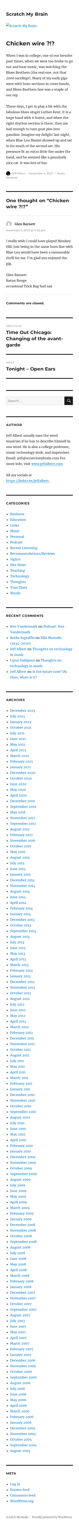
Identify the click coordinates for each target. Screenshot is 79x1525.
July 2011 (17, 1061)
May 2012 (17, 1016)
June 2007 (18, 1326)
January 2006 (21, 1422)
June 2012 (18, 1010)
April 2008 (18, 1270)
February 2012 (21, 1033)
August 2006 (20, 1383)
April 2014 (18, 903)
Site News (18, 565)
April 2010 (18, 1140)
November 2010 (22, 1100)
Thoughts (18, 582)
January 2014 (20, 914)
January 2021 (20, 767)
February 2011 (21, 1083)
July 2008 (17, 1253)
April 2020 (18, 795)
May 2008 (18, 1264)
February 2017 (21, 835)
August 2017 (20, 829)
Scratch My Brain (27, 14)
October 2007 (21, 1304)
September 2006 (23, 1377)
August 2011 (19, 1055)
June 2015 (18, 869)
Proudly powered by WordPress (52, 1517)
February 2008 (21, 1281)
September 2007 (23, 1309)
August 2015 (20, 857)
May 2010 (17, 1134)
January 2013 (20, 976)
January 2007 (20, 1355)
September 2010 (23, 1112)
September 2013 (23, 931)
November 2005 (23, 1434)
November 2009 (23, 1163)
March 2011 (19, 1078)
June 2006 (18, 1394)
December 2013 (22, 920)
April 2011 (18, 1072)
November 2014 (22, 886)
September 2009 (23, 1174)
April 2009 (18, 1202)
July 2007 (17, 1321)
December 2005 (22, 1428)
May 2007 (18, 1332)
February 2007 (21, 1349)
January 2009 (21, 1219)
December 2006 (22, 1360)
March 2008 (19, 1276)
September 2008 (23, 1242)
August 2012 (20, 999)
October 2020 (21, 778)
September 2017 (23, 824)
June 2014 (18, 897)
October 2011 (20, 1050)
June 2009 (18, 1191)
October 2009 (21, 1168)
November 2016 (22, 840)
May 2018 (17, 812)
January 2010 (20, 1151)
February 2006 (22, 1417)
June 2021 (18, 739)
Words (15, 593)
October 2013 (20, 925)
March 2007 (19, 1343)
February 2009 (22, 1213)
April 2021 (18, 750)
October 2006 (21, 1372)
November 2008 (23, 1230)
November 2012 (22, 987)
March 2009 (20, 1208)
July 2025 (17, 716)
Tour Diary (18, 587)
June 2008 (18, 1259)
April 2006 (18, 1406)
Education (18, 520)
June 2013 (18, 948)
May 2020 (18, 790)
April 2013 (18, 959)
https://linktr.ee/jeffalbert (27, 481)
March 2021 (19, 756)
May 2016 (18, 852)
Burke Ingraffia (22, 638)
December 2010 (22, 1095)
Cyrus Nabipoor (22, 660)
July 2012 (17, 1004)
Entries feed (19, 1490)
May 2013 (17, 953)
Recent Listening (23, 548)
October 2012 (20, 993)
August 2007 (20, 1315)
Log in (15, 1484)
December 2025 (22, 711)
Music (61, 173)
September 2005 (23, 1445)
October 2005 (21, 1439)
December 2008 (22, 1225)
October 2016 (20, 846)
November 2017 (22, 818)
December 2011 (22, 1038)
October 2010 (20, 1106)
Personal (12, 177)
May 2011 (17, 1066)
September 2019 (23, 807)
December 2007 (22, 1293)
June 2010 (18, 1129)
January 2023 (20, 722)
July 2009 (17, 1185)
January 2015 (20, 874)
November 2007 (23, 1298)
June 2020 (18, 784)
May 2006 (18, 1400)
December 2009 (22, 1157)
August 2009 (20, 1180)
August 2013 (20, 937)
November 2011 (22, 1044)
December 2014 (22, 880)
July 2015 (17, 863)
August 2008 (20, 1247)
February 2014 (21, 908)
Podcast (16, 542)
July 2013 (17, 942)
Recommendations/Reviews (32, 554)
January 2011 (20, 1089)
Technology (19, 576)
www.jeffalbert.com (47, 464)
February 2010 (21, 1146)
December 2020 (22, 773)
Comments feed (22, 1495)
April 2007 (18, 1338)
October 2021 (20, 727)
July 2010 (17, 1123)
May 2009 (18, 1196)
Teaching (17, 570)
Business (17, 514)
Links (14, 525)
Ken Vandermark (23, 626)
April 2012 (18, 1021)
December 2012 (22, 982)
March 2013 (19, 965)
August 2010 (20, 1117)
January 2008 (20, 1287)
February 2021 (21, 761)
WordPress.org (22, 1501)
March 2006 (20, 1411)
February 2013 (21, 970)
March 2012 (19, 1027)
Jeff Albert (18, 173)
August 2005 (20, 1451)
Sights (15, 559)
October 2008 (21, 1236)
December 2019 (22, 801)
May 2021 (17, 744)
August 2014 (20, 891)
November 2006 (23, 1366)
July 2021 (17, 733)
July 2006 (17, 1389)
